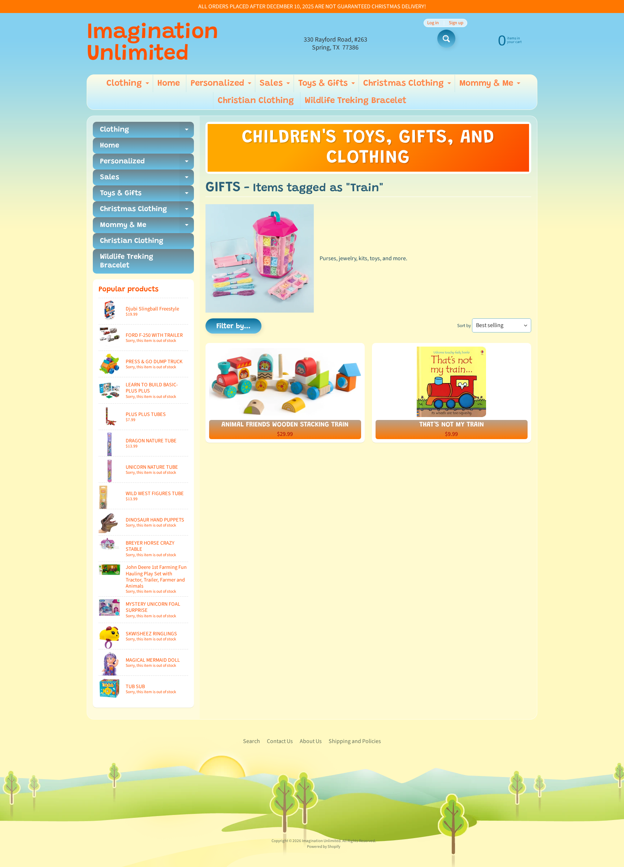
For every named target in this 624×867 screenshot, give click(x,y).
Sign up (456, 23)
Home (168, 83)
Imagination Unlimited (152, 43)
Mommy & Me (490, 85)
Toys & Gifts (327, 85)
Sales (276, 85)
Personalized (222, 85)
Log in (433, 23)
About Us (311, 741)
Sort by (464, 325)
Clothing (129, 85)
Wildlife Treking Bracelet (356, 100)
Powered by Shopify (323, 846)
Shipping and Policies (355, 741)
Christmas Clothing (408, 85)
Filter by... (233, 326)
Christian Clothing (256, 100)
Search (251, 741)
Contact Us (280, 741)
